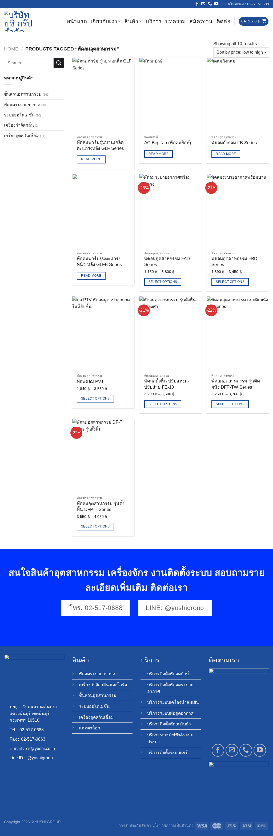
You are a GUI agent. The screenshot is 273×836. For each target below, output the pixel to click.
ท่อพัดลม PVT (90, 381)
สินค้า (131, 21)
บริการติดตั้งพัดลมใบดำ (169, 724)
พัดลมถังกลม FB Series (234, 142)
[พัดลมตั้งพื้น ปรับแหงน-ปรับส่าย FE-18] (170, 333)
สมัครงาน (201, 21)
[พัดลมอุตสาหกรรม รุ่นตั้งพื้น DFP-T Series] (103, 456)
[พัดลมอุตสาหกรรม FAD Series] (170, 211)
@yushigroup (40, 758)
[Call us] (210, 4)
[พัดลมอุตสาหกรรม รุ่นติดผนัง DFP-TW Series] (238, 333)
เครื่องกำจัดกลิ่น (19, 125)
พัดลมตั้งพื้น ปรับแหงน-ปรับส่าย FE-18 (166, 383)
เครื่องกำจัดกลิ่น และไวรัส (103, 684)
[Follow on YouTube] (216, 4)
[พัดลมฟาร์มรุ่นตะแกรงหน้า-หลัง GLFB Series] (103, 211)
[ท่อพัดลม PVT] (103, 333)
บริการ (154, 21)
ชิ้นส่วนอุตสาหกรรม (23, 94)
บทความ (175, 21)
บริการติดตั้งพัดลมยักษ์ (168, 673)
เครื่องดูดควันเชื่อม (21, 135)
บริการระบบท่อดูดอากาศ (170, 713)
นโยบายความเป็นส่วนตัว (172, 825)
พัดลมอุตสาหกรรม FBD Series (234, 261)
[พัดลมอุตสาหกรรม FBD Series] (238, 211)
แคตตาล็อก (89, 728)
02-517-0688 (31, 730)
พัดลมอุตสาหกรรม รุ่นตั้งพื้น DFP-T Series (101, 506)
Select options (162, 281)
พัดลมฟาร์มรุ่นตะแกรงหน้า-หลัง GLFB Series (99, 261)
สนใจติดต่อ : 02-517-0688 (247, 4)
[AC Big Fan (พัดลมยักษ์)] (170, 95)
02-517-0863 (33, 739)
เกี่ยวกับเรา (104, 21)
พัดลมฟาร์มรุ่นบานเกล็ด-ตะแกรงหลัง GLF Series (101, 145)
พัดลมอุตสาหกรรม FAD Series (167, 261)
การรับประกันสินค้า (134, 825)
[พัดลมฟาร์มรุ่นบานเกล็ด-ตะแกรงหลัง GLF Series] (103, 95)
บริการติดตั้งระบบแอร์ (167, 752)
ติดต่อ (223, 21)
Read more (91, 159)
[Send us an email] (203, 4)
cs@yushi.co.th (40, 748)
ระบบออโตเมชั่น (19, 115)
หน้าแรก (77, 21)
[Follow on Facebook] (197, 4)
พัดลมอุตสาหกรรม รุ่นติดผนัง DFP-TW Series (235, 383)
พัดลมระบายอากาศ (22, 104)
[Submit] (59, 63)
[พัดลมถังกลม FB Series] (238, 95)
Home (11, 49)
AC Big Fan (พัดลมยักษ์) (167, 142)
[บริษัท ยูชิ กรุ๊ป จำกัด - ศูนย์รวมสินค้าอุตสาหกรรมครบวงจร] (20, 21)
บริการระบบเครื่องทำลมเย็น (173, 702)
